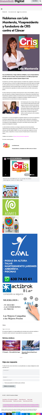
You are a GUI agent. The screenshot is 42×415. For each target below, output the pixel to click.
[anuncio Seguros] (21, 302)
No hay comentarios (23, 12)
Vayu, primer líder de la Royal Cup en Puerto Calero (10, 352)
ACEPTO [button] (13, 412)
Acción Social (7, 329)
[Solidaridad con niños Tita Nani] (21, 191)
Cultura (4, 325)
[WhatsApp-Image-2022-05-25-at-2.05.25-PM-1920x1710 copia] (21, 224)
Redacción (4, 12)
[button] (40, 1)
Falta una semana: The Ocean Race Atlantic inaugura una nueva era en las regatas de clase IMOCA (30, 353)
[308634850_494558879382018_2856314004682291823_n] (21, 207)
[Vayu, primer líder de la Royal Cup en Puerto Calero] (11, 345)
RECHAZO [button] (18, 412)
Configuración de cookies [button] (6, 412)
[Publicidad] (21, 258)
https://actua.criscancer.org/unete (21, 136)
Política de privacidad (7, 401)
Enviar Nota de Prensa (27, 401)
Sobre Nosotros (22, 400)
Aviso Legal (29, 400)
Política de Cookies (17, 401)
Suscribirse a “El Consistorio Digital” (10, 400)
